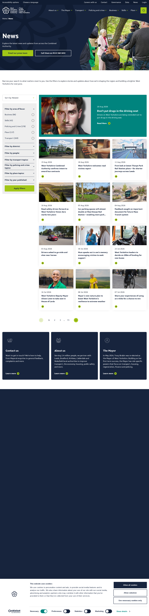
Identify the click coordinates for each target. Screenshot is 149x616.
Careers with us (90, 2)
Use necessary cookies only (130, 600)
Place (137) (9, 132)
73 (68, 320)
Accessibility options (10, 2)
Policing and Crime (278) (15, 126)
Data (127, 2)
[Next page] (76, 320)
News (135, 2)
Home (4, 18)
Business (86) (10, 114)
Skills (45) (9, 120)
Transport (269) (11, 138)
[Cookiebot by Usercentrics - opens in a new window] (14, 611)
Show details (121, 611)
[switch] (66, 611)
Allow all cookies (130, 585)
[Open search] (144, 10)
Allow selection (130, 593)
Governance (116, 2)
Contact (104, 2)
